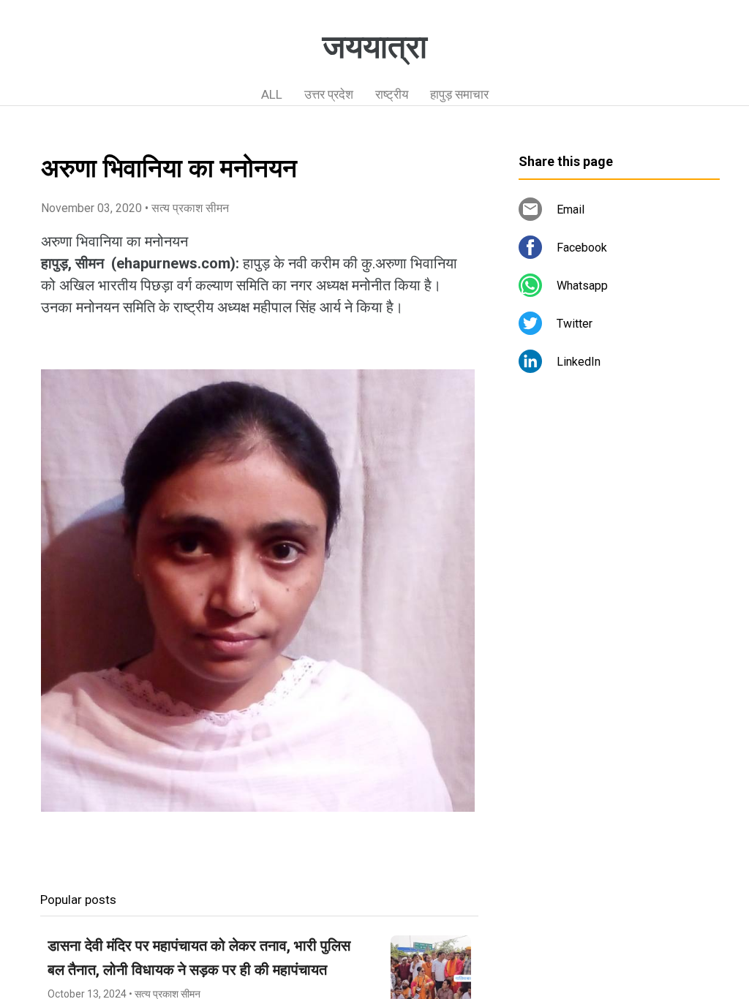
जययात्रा (375, 47)
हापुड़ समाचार (459, 94)
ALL (271, 94)
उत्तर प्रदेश (328, 94)
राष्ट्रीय (391, 94)
